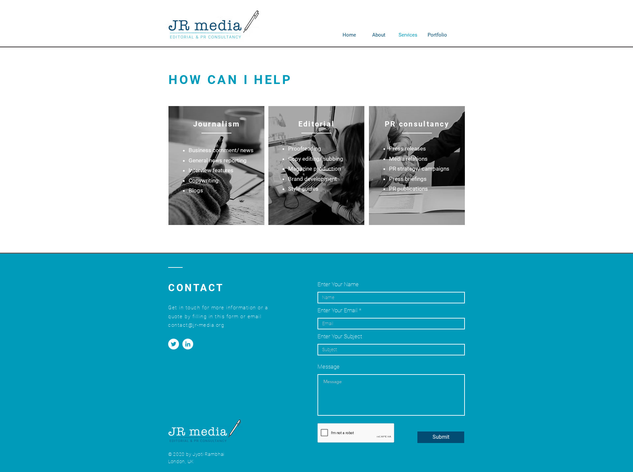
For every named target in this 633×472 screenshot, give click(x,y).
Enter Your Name (338, 284)
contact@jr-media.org (196, 325)
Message (328, 367)
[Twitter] (173, 344)
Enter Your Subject (339, 336)
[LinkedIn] (187, 344)
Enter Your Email (337, 310)
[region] (216, 165)
